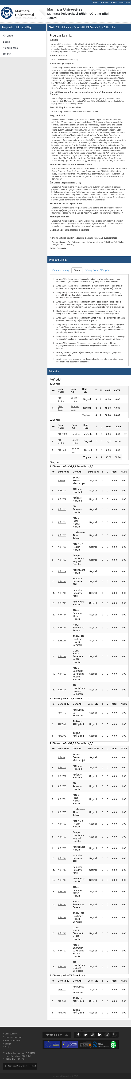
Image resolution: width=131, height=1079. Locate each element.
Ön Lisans (8, 35)
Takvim (8, 1043)
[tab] (61, 270)
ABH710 (62, 712)
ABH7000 (62, 434)
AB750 (61, 480)
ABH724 (62, 689)
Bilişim (8, 1047)
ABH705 (62, 535)
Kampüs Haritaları (12, 1040)
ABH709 (62, 571)
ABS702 (62, 735)
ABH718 (62, 656)
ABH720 (62, 673)
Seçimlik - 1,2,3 (75, 399)
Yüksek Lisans (10, 47)
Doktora (7, 53)
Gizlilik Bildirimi (11, 1033)
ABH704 (62, 522)
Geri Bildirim (22, 1066)
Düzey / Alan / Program (98, 270)
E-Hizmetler (105, 2)
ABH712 (62, 592)
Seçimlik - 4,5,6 (76, 441)
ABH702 (62, 499)
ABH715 (62, 627)
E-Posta (114, 2)
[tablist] (89, 316)
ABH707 (62, 559)
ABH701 (62, 490)
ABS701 (62, 724)
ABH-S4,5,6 (61, 441)
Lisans (6, 41)
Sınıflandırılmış (60, 270)
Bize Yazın (12, 1066)
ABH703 (62, 509)
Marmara (96, 2)
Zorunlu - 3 (76, 450)
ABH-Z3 (62, 450)
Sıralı (77, 270)
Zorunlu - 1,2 (75, 408)
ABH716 (62, 640)
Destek (127, 2)
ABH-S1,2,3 (61, 399)
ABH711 (62, 581)
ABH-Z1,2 (60, 408)
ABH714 (62, 614)
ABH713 (62, 603)
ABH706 (62, 546)
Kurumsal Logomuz (13, 1037)
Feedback (32, 1066)
